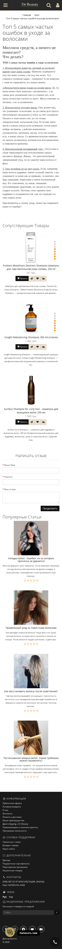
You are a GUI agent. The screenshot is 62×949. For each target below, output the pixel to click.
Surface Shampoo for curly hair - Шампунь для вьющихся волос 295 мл (31, 410)
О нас (5, 810)
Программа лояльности (15, 830)
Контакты (7, 813)
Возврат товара (10, 845)
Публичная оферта (12, 803)
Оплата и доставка (12, 817)
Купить (23, 278)
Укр (11, 896)
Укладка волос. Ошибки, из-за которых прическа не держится (31, 559)
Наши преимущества (13, 820)
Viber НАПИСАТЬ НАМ (14, 885)
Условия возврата (12, 806)
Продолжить (50, 508)
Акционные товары (12, 870)
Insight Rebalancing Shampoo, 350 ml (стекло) (31, 337)
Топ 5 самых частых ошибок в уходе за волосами (32, 18)
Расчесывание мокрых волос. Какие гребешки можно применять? (31, 759)
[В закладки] (37, 278)
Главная (26, 15)
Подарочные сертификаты (16, 863)
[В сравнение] (43, 278)
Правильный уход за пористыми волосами (31, 627)
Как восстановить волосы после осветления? (31, 691)
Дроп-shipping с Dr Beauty (15, 823)
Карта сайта (9, 848)
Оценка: (8, 476)
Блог (37, 15)
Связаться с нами (12, 841)
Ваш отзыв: (10, 489)
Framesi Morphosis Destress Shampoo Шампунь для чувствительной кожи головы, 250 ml (31, 267)
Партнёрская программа (15, 867)
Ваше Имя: (9, 465)
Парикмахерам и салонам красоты (20, 827)
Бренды (6, 860)
